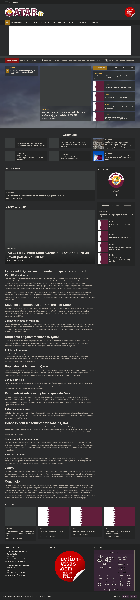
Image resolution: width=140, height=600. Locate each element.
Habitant (71, 22)
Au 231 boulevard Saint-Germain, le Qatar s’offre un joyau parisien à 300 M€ (22, 72)
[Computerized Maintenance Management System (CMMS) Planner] (98, 116)
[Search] (133, 22)
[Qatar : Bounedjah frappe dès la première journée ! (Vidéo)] (54, 156)
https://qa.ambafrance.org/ (15, 575)
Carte (35, 22)
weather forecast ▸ (114, 590)
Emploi (27, 22)
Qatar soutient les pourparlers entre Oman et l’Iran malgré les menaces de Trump (118, 157)
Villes (43, 22)
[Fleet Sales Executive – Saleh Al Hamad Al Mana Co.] (98, 106)
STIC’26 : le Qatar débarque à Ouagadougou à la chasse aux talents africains (30, 157)
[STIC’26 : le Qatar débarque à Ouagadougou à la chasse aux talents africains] (10, 156)
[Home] (7, 22)
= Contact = (93, 22)
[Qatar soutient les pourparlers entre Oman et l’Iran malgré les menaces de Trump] (98, 156)
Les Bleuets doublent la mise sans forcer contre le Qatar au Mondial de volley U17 (57, 60)
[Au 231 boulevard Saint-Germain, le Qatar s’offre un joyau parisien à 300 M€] (65, 86)
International (16, 22)
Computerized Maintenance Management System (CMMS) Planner (119, 259)
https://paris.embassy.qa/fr (15, 561)
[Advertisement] (70, 40)
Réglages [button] (117, 596)
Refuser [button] (125, 596)
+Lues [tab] (116, 206)
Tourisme (52, 22)
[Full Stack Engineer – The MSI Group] (98, 86)
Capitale (61, 22)
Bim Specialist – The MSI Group (116, 97)
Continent (82, 22)
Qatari (55, 118)
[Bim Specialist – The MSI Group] (98, 96)
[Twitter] (116, 195)
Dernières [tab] (101, 68)
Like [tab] (115, 68)
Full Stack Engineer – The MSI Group (118, 87)
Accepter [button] (133, 596)
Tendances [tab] (128, 68)
